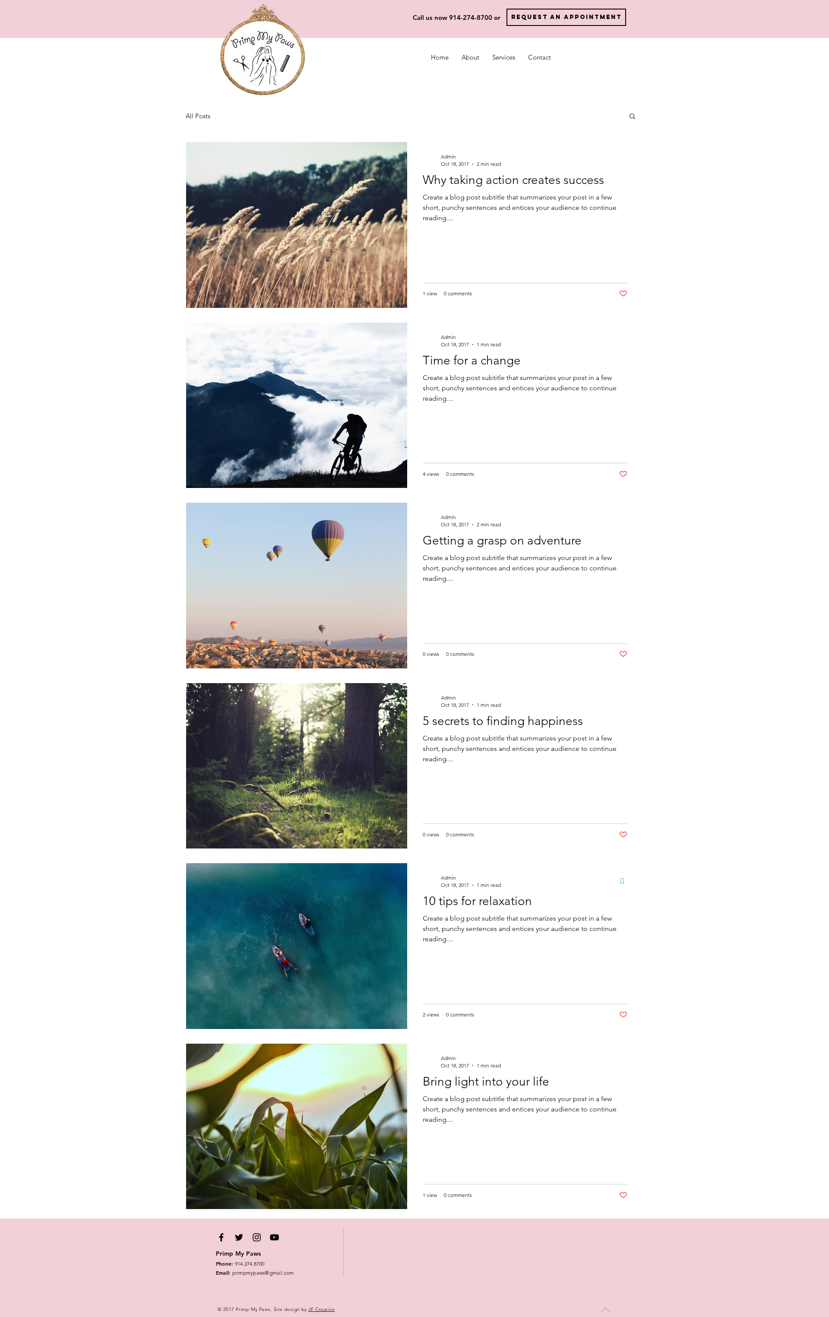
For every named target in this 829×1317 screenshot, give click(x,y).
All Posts (198, 116)
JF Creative (321, 1309)
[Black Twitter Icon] (239, 1237)
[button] (632, 116)
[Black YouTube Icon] (274, 1237)
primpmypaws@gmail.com (255, 1273)
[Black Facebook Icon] (221, 1237)
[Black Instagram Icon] (256, 1237)
